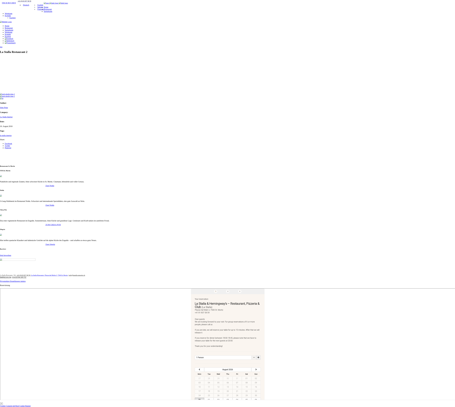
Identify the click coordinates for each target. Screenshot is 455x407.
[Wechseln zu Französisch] (10, 43)
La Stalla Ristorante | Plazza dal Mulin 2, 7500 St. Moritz (49, 275)
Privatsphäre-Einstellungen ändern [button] (13, 281)
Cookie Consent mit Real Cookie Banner (15, 406)
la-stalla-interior (6, 136)
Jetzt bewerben (5, 255)
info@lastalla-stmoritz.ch (77, 275)
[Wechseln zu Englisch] (9, 39)
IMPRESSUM (5, 277)
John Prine (4, 108)
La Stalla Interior (6, 117)
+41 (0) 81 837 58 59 (23, 275)
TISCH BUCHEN (9, 3)
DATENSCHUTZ (19, 277)
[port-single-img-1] (7, 94)
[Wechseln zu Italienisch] (9, 41)
